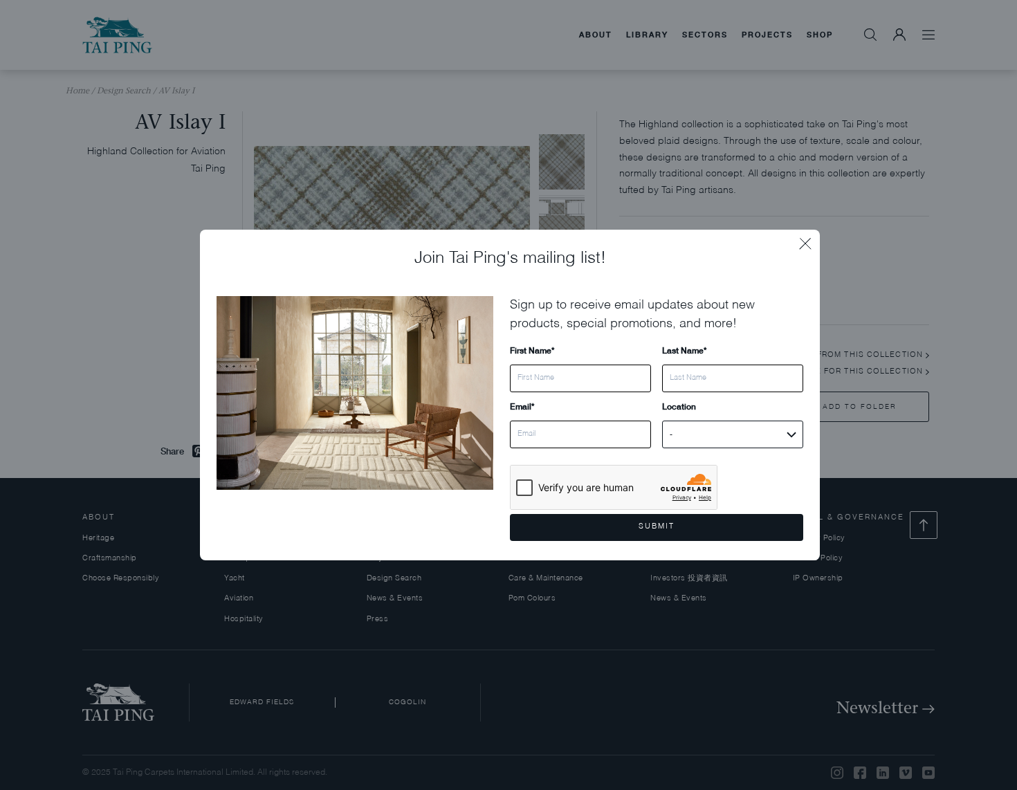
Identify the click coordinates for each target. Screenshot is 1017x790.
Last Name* (684, 350)
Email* (522, 406)
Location (679, 406)
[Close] (809, 240)
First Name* (532, 350)
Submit (657, 527)
